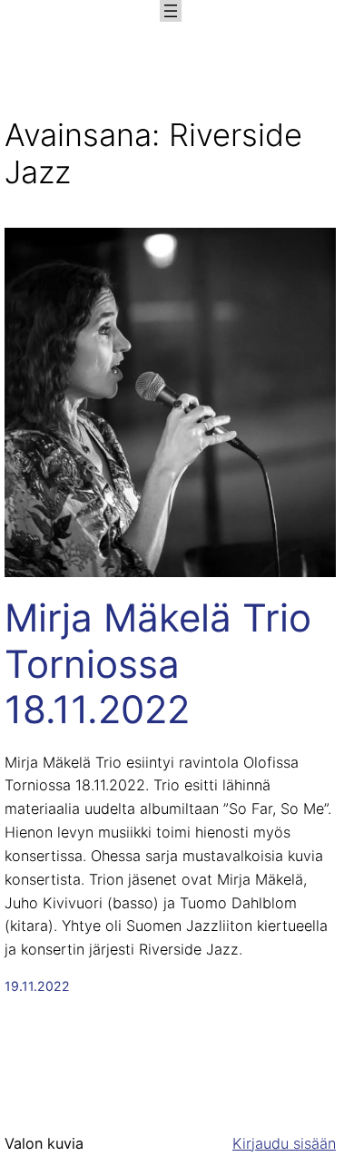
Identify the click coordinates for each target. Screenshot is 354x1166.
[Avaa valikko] (171, 11)
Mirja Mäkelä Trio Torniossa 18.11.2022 (158, 663)
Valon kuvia (44, 1143)
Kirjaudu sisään (284, 1143)
